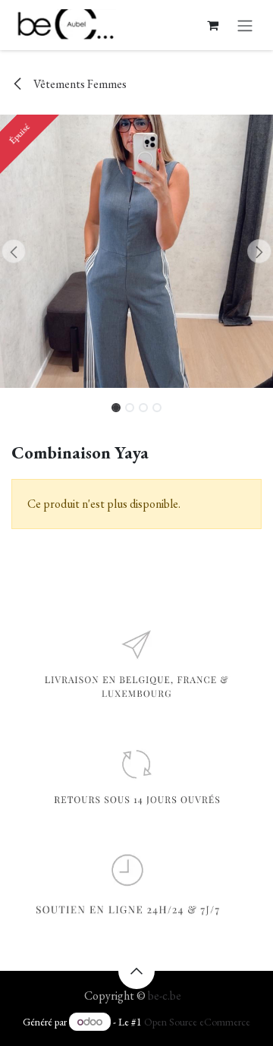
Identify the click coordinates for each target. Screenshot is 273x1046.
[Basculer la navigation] (245, 25)
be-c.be (164, 995)
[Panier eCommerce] (212, 25)
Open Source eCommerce (197, 1022)
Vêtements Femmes (79, 84)
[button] (13, 251)
